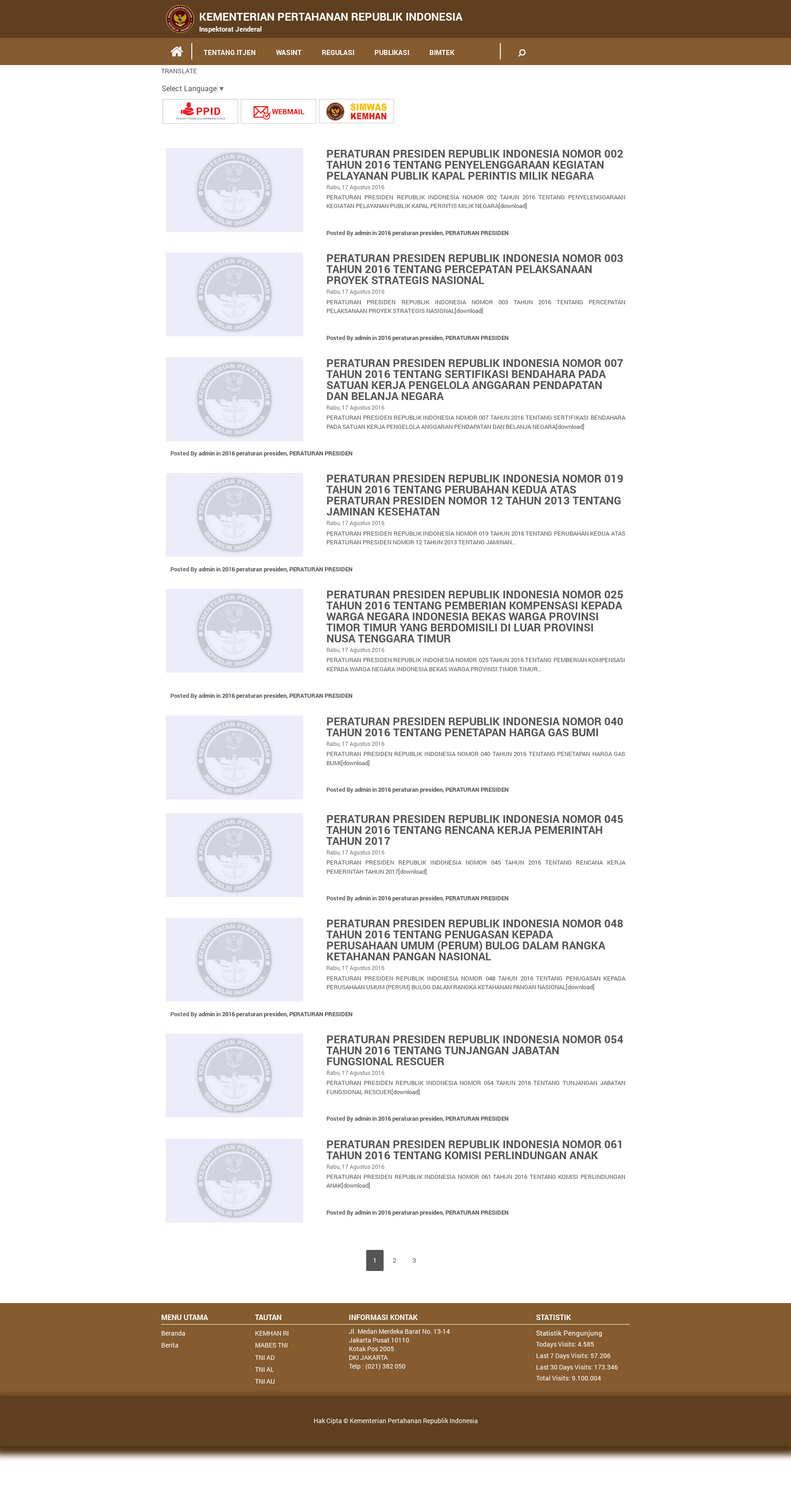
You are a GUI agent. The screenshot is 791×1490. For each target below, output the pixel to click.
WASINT (289, 52)
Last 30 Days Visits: (565, 1367)
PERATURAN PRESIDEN (477, 233)
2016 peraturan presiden (410, 233)
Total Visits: (554, 1378)
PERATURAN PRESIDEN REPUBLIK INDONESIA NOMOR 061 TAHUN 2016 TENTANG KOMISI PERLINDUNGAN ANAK (474, 1149)
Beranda (173, 1333)
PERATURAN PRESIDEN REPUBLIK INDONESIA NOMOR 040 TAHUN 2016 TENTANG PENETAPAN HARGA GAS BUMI (474, 727)
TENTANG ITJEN (230, 52)
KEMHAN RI (272, 1333)
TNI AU (265, 1381)
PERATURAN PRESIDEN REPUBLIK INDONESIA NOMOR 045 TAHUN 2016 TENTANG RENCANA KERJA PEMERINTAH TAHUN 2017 (474, 829)
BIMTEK (442, 52)
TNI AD (265, 1357)
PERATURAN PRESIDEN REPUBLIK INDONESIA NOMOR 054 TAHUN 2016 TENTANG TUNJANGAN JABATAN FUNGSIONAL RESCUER (474, 1050)
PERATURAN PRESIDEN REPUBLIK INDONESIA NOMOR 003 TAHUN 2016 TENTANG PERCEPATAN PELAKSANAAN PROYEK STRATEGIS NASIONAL (474, 269)
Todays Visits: (557, 1344)
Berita (170, 1345)
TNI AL (264, 1369)
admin (363, 233)
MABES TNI (271, 1345)
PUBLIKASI (391, 52)
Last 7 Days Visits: (563, 1355)
